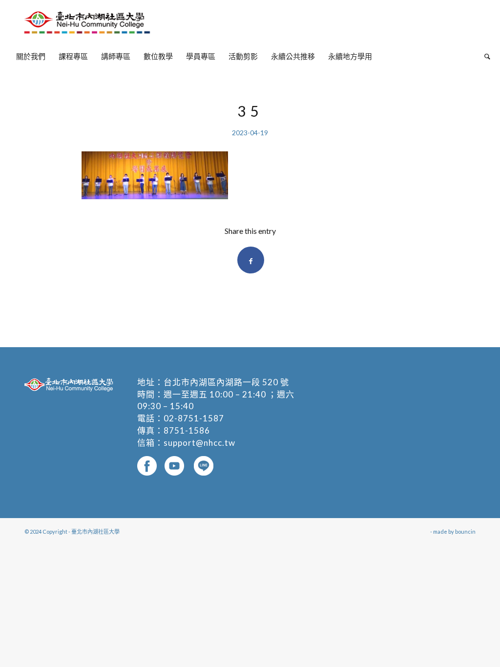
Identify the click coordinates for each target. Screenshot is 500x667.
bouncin (465, 531)
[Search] (484, 56)
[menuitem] (31, 56)
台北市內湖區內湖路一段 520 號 (226, 382)
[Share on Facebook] (250, 260)
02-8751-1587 (194, 418)
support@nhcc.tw (199, 443)
